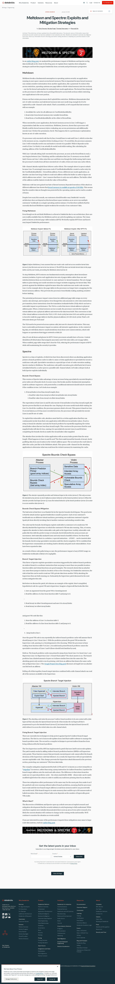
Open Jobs (99, 919)
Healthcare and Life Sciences (65, 911)
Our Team (98, 909)
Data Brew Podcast (82, 948)
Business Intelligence (43, 916)
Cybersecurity (61, 933)
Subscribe (79, 856)
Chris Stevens (43, 28)
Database (41, 925)
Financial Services (62, 909)
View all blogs (57, 873)
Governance (41, 928)
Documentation (81, 904)
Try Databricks (107, 3)
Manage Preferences (11, 979)
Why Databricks (24, 3)
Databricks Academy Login (84, 925)
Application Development (45, 911)
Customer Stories (24, 921)
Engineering (11, 7)
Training (79, 916)
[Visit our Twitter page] (9, 914)
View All (59, 923)
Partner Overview (23, 927)
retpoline (26, 770)
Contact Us (97, 2)
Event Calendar (81, 937)
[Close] (57, 966)
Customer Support (82, 907)
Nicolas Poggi (52, 28)
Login (90, 2)
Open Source (50, 12)
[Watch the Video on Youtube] (9, 917)
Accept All (52, 979)
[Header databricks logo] (8, 2)
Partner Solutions (23, 938)
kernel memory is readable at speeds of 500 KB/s (65, 187)
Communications (62, 906)
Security (40, 932)
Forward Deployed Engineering (62, 942)
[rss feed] (3, 917)
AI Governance (61, 931)
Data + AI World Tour (82, 933)
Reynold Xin (74, 28)
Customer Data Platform (45, 918)
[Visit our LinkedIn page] (3, 914)
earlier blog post (33, 61)
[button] (87, 3)
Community (80, 910)
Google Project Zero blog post (55, 664)
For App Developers (24, 906)
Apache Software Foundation (88, 966)
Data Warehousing (43, 923)
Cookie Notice (39, 973)
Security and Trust (101, 932)
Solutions (41, 3)
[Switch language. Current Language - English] (84, 3)
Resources (49, 3)
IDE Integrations (42, 953)
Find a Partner (22, 931)
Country (55, 853)
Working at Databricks (102, 921)
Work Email (34, 853)
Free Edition (80, 920)
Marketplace (41, 951)
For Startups (22, 911)
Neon (39, 930)
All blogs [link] (4, 7)
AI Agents (60, 928)
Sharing (40, 935)
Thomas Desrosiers (62, 28)
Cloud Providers (23, 936)
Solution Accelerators (63, 946)
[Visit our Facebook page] (6, 914)
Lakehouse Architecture (25, 914)
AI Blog (78, 945)
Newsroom (99, 929)
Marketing (60, 935)
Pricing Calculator (43, 942)
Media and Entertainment (64, 916)
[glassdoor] (6, 917)
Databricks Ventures (101, 911)
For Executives (23, 909)
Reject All (39, 979)
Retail (58, 921)
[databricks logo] (7, 900)
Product (33, 3)
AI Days (79, 935)
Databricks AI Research (25, 916)
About (56, 3)
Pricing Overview (42, 940)
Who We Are (99, 906)
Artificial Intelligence (43, 914)
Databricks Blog (81, 943)
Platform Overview (43, 906)
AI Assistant (41, 909)
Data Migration (61, 938)
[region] (30, 973)
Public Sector (61, 918)
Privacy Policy (73, 863)
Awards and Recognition (102, 927)
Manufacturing (61, 914)
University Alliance (82, 923)
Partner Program (23, 929)
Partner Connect (42, 956)
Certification (80, 918)
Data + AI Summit (81, 930)
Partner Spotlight (23, 934)
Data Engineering (42, 921)
